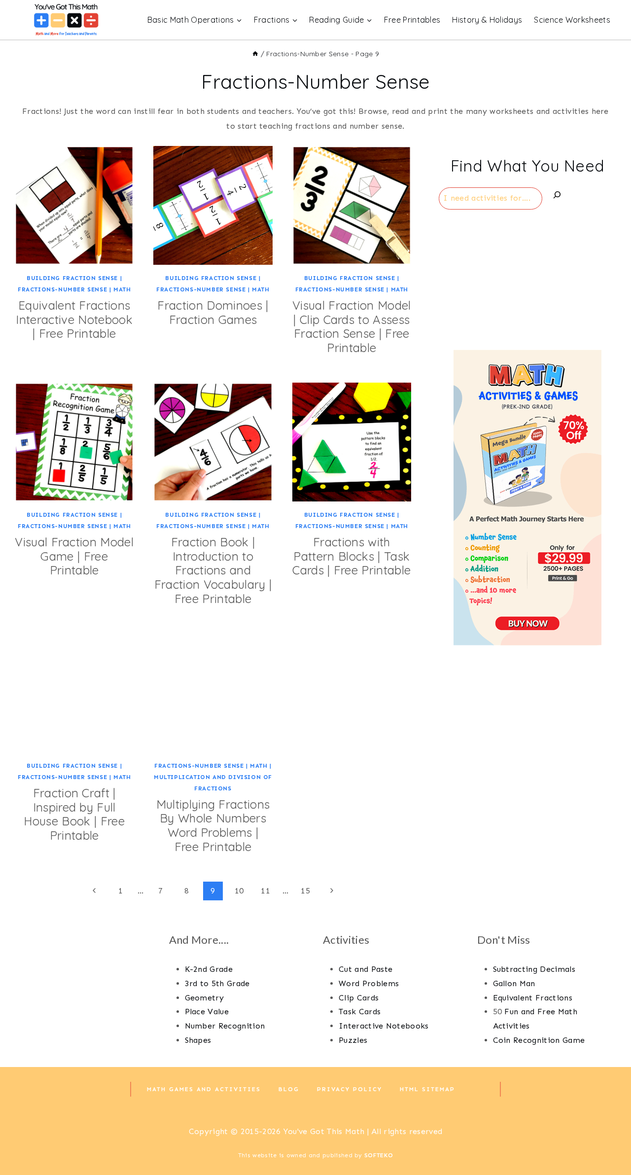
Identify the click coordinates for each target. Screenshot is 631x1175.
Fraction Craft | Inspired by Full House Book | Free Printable (74, 814)
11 (265, 890)
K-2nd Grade (209, 969)
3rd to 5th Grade (217, 983)
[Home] (255, 53)
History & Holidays (487, 20)
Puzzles (353, 1040)
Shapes (198, 1040)
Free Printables (412, 20)
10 (239, 890)
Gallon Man (514, 983)
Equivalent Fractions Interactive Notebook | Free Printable (74, 319)
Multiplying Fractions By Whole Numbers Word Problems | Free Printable (213, 825)
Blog (289, 1089)
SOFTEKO (378, 1155)
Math (122, 289)
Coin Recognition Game (539, 1040)
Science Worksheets (572, 20)
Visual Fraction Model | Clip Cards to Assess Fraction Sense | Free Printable (351, 326)
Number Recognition (225, 1026)
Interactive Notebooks (384, 1026)
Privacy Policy (349, 1089)
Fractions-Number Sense (62, 289)
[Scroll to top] (608, 1137)
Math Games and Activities (204, 1089)
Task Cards (360, 1011)
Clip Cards (359, 997)
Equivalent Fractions (532, 997)
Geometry (204, 997)
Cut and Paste (365, 969)
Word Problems (369, 983)
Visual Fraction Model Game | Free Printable (74, 556)
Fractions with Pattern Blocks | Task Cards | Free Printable (351, 556)
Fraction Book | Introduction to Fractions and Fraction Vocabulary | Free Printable (213, 570)
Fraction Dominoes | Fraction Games (212, 312)
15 (305, 890)
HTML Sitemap (427, 1089)
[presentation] (74, 205)
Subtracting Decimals (534, 969)
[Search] (557, 197)
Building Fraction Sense (72, 278)
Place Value (207, 1011)
